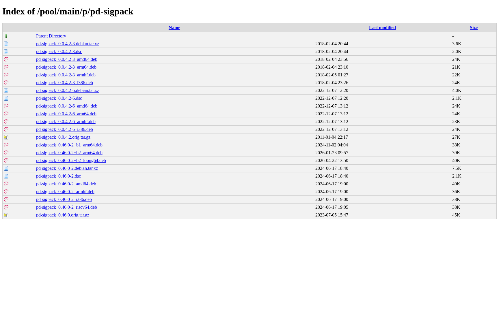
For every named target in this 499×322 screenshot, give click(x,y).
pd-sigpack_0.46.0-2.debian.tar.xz (67, 168)
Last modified (382, 27)
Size (474, 27)
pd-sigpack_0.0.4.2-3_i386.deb (64, 82)
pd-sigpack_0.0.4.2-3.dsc (59, 51)
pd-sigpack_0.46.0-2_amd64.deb (66, 183)
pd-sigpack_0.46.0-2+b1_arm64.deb (69, 144)
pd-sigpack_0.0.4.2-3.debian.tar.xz (67, 43)
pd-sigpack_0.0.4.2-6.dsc (59, 98)
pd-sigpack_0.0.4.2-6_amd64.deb (66, 105)
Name (174, 27)
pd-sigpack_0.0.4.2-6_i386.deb (64, 129)
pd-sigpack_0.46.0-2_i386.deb (64, 199)
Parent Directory (51, 35)
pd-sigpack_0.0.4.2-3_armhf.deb (66, 74)
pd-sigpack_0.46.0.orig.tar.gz (62, 214)
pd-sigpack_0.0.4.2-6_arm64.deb (66, 113)
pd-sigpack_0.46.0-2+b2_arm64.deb (69, 152)
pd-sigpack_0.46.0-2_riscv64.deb (66, 207)
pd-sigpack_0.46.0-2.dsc (58, 176)
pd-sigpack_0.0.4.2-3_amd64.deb (66, 59)
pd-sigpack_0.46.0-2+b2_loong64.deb (71, 160)
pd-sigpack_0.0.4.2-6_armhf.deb (66, 121)
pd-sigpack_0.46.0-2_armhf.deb (65, 191)
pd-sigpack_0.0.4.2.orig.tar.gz (63, 137)
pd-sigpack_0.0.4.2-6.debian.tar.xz (67, 90)
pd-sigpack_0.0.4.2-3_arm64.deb (66, 67)
